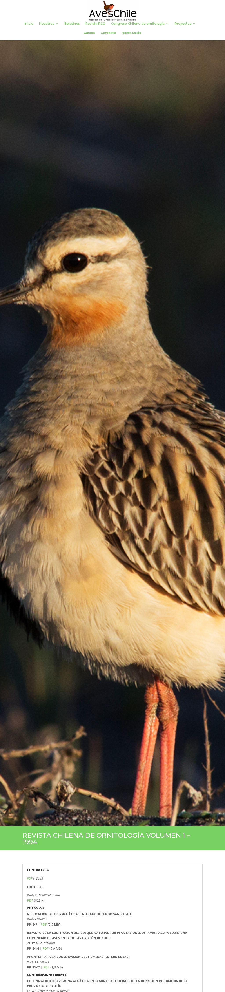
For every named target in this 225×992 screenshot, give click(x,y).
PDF (29, 878)
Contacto (108, 33)
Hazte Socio (131, 33)
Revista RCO (95, 24)
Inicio (28, 24)
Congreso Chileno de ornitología (138, 24)
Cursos (89, 33)
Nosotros (46, 24)
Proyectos (183, 24)
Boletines (72, 24)
